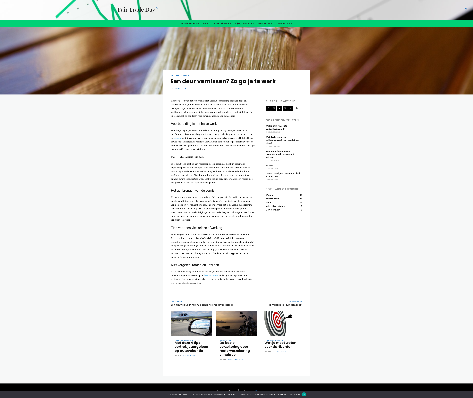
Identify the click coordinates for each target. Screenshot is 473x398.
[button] (375, 10)
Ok (304, 394)
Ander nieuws (225, 340)
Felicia (178, 356)
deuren (178, 138)
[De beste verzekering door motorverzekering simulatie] (236, 323)
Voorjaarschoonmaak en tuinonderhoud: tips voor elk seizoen (280, 154)
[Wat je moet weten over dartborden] (281, 323)
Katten (269, 165)
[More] (296, 108)
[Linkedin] (279, 108)
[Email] (285, 108)
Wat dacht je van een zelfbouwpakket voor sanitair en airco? (282, 140)
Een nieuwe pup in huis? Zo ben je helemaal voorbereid (202, 304)
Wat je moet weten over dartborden (280, 344)
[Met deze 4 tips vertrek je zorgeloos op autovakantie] (191, 323)
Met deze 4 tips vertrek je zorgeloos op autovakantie (191, 346)
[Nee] (470, 394)
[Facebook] (268, 108)
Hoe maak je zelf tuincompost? (284, 304)
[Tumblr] (290, 108)
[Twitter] (273, 108)
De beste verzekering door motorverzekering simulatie (235, 348)
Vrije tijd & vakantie (181, 75)
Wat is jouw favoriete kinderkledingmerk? (276, 127)
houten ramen (211, 275)
